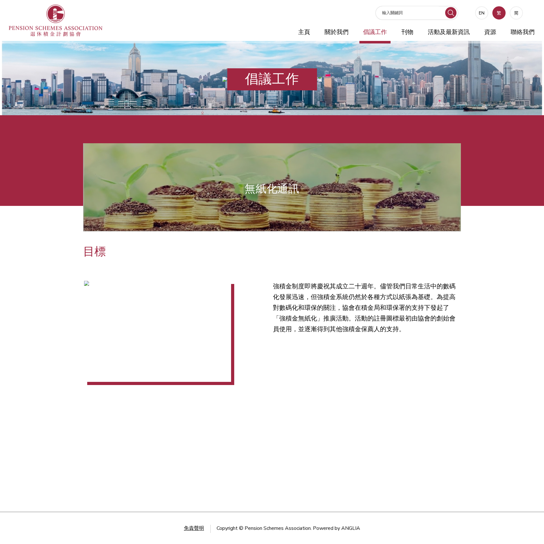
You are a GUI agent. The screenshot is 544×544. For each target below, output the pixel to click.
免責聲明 (194, 528)
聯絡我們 (523, 32)
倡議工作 (375, 32)
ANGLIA (350, 528)
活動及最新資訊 (449, 32)
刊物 (407, 32)
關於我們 (336, 32)
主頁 (304, 32)
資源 (490, 32)
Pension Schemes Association (278, 528)
